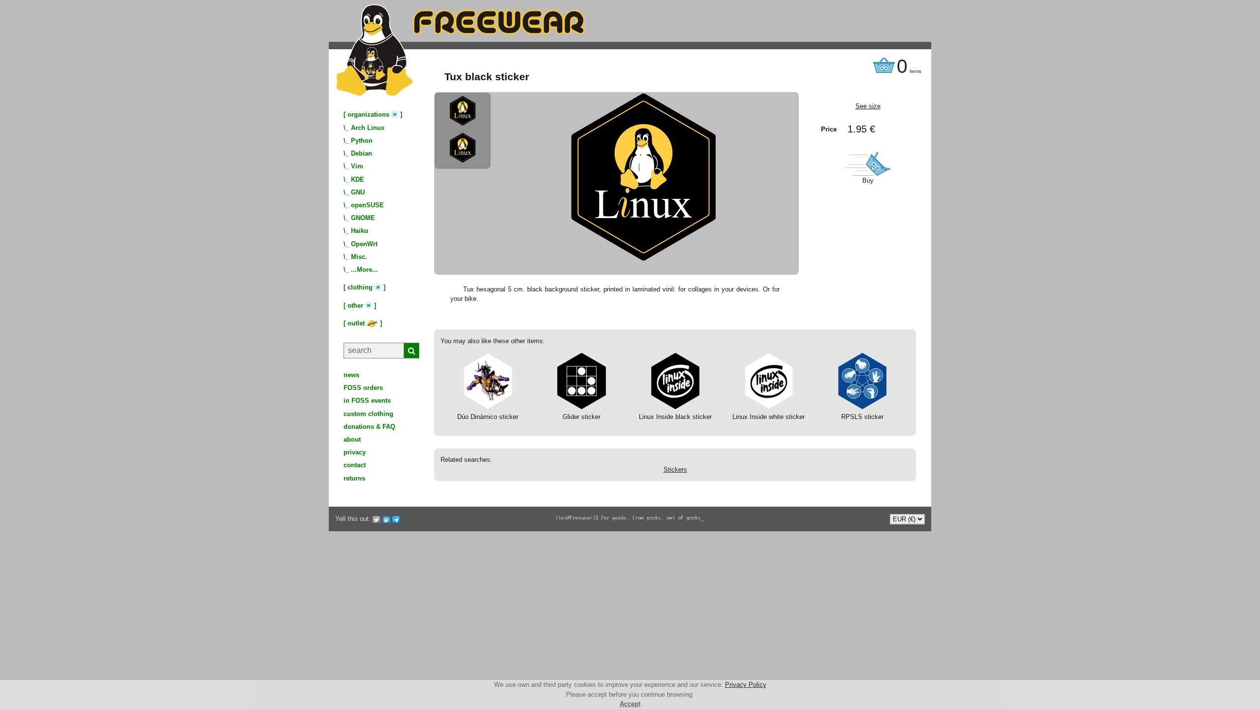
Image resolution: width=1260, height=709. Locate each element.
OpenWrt (364, 244)
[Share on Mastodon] (386, 519)
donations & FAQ (369, 426)
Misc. (359, 256)
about (352, 439)
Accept (630, 704)
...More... (364, 269)
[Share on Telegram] (396, 519)
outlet (357, 323)
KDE (357, 179)
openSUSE (367, 205)
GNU (358, 192)
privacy (355, 452)
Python (362, 140)
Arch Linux (367, 127)
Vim (357, 166)
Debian (361, 153)
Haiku (359, 230)
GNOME (363, 218)
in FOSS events (367, 400)
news (351, 375)
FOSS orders (363, 387)
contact (355, 465)
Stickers (675, 469)
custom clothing (368, 414)
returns (354, 478)
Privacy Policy (745, 684)
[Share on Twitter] (376, 519)
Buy (868, 180)
